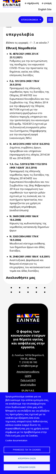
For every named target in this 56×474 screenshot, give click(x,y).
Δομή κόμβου (28, 384)
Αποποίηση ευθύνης (28, 371)
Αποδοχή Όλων (26, 467)
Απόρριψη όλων (27, 458)
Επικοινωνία (29, 19)
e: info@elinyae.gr (28, 365)
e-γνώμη (47, 3)
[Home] (13, 3)
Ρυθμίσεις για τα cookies (27, 449)
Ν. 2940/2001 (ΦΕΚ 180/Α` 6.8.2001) (30, 256)
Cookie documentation (16, 440)
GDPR (28, 376)
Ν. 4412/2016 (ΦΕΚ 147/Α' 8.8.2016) (30, 144)
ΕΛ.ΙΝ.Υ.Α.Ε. (28, 390)
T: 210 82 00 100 (28, 362)
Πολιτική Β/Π (28, 380)
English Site (45, 9)
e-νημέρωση (32, 3)
